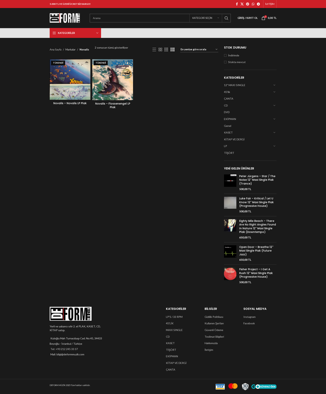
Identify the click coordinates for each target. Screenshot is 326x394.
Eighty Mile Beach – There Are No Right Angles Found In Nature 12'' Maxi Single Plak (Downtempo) (257, 226)
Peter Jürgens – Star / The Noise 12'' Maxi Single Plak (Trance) (257, 179)
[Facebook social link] (237, 4)
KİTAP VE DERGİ (234, 139)
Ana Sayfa (55, 49)
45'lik (227, 92)
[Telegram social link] (258, 4)
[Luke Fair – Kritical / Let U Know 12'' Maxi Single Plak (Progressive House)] (230, 205)
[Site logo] (65, 17)
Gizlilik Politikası (214, 316)
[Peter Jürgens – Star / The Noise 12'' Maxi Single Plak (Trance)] (230, 182)
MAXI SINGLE (174, 330)
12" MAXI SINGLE (234, 85)
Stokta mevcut (237, 62)
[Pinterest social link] (247, 4)
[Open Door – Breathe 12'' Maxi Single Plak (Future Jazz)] (230, 253)
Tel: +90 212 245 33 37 (64, 349)
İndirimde (233, 55)
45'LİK (170, 323)
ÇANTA (228, 98)
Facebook (249, 323)
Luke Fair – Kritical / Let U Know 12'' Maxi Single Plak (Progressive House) (256, 202)
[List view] (154, 49)
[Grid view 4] (173, 49)
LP (225, 146)
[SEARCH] (226, 18)
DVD (227, 112)
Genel (227, 125)
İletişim (209, 349)
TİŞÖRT (229, 152)
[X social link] (242, 4)
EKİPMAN (230, 119)
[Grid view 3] (166, 49)
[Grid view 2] (160, 49)
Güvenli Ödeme (214, 330)
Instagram (249, 316)
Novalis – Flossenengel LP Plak (112, 105)
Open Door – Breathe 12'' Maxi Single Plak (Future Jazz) (256, 250)
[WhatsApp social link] (253, 4)
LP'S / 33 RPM (174, 316)
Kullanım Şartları (214, 323)
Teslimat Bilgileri (214, 336)
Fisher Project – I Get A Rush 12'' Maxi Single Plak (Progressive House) (256, 273)
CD (226, 105)
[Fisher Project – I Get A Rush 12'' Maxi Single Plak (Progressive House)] (230, 276)
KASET (228, 132)
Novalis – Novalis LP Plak (70, 103)
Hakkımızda (211, 343)
